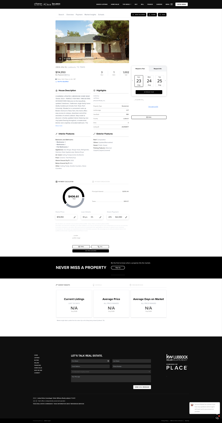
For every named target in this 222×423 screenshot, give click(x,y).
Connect (37, 373)
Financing (37, 365)
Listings (36, 357)
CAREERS (159, 4)
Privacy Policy (164, 420)
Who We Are (38, 370)
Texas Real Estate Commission (43, 404)
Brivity (40, 420)
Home (36, 355)
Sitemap (187, 420)
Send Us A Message (142, 387)
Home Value (115, 4)
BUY (136, 4)
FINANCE (150, 4)
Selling (36, 363)
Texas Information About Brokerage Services (69, 404)
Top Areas (126, 4)
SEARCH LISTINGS (101, 4)
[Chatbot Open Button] (217, 418)
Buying (36, 360)
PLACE (73, 398)
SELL (142, 4)
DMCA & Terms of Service (176, 420)
